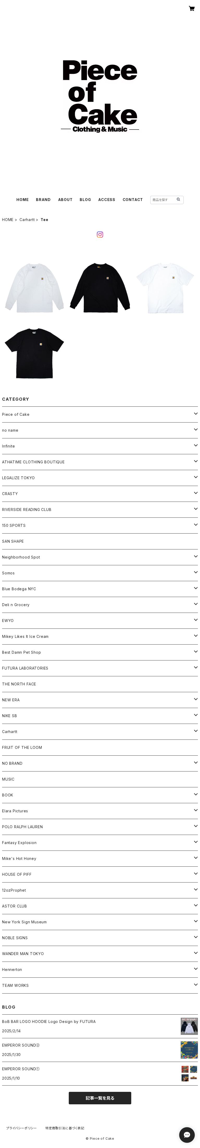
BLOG (85, 199)
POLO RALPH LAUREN (22, 827)
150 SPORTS (14, 525)
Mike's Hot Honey (19, 858)
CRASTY (10, 493)
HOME (22, 199)
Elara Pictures (15, 811)
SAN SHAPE (13, 541)
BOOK (7, 795)
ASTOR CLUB (14, 906)
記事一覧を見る (100, 1098)
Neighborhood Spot (21, 557)
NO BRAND (12, 763)
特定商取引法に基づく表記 (64, 1128)
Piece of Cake (15, 414)
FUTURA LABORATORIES (25, 668)
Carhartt (27, 219)
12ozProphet (14, 890)
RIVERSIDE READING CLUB (27, 509)
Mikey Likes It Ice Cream (25, 636)
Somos (8, 573)
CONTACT (133, 199)
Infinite (8, 446)
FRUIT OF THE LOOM (22, 747)
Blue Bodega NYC (19, 589)
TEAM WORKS (15, 985)
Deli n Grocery (16, 604)
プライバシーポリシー (21, 1128)
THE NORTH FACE (19, 684)
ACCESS (106, 199)
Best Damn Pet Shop (21, 652)
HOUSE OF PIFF (17, 874)
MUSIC (8, 779)
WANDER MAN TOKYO (23, 953)
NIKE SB (9, 716)
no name (10, 430)
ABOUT (65, 199)
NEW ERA (11, 700)
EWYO (8, 620)
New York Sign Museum (24, 922)
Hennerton (12, 969)
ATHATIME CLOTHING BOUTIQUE (33, 462)
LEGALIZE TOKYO (18, 478)
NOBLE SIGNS (15, 938)
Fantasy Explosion (19, 842)
